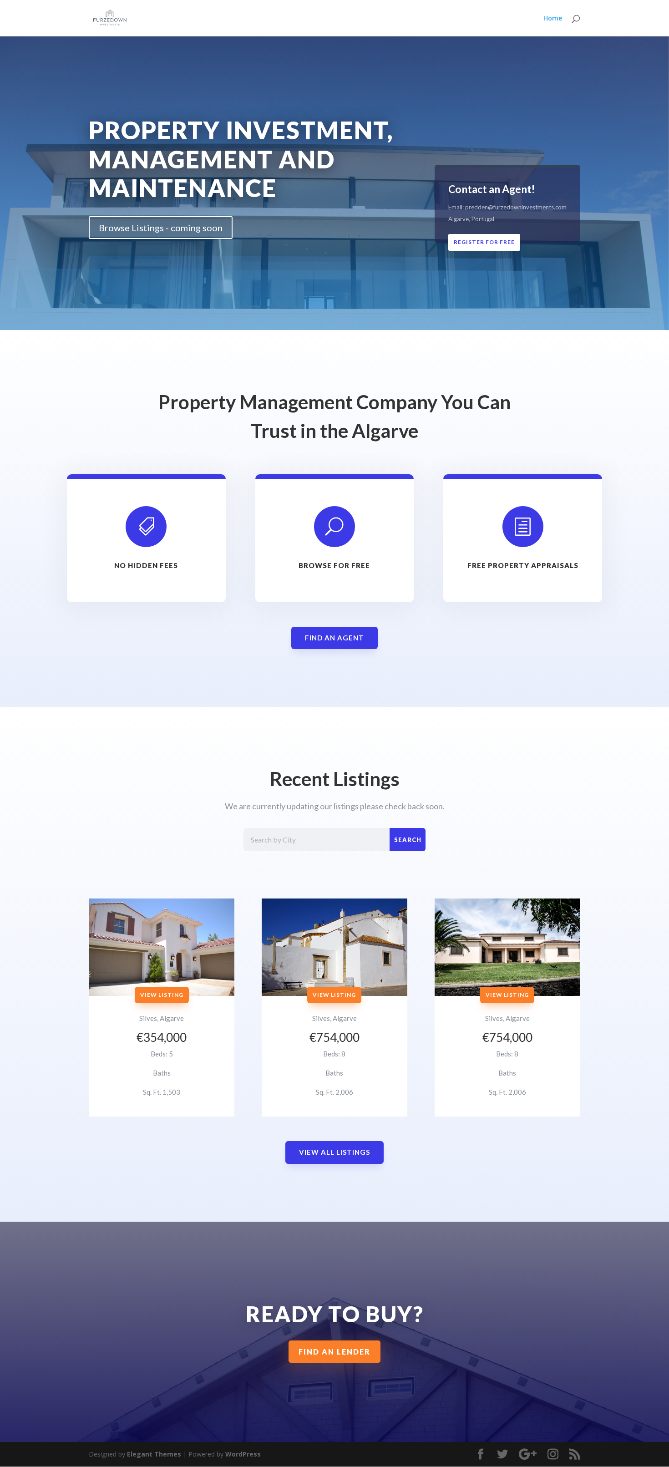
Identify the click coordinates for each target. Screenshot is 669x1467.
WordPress (243, 1454)
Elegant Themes (154, 1454)
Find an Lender (334, 1351)
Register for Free (484, 242)
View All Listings (334, 1152)
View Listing (161, 994)
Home (552, 18)
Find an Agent (334, 638)
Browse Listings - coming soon (161, 227)
